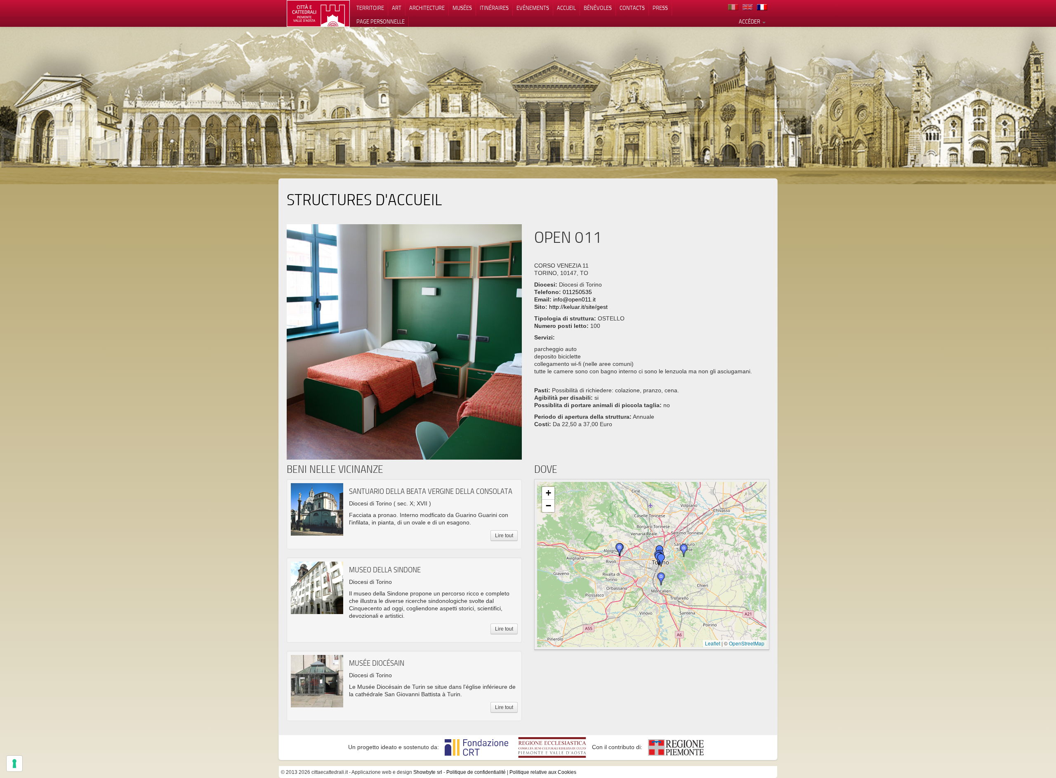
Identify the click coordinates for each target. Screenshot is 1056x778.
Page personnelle (380, 21)
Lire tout (504, 535)
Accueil (566, 8)
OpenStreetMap (746, 643)
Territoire (370, 8)
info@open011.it (574, 299)
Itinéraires (494, 8)
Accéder (750, 21)
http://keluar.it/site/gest (578, 307)
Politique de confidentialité (476, 772)
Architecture (427, 8)
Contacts (632, 8)
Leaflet (712, 643)
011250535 (577, 292)
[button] (684, 550)
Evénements (532, 8)
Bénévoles (598, 8)
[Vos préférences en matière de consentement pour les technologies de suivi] (14, 763)
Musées (462, 8)
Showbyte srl (427, 772)
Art (396, 8)
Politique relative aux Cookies (542, 772)
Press (660, 8)
